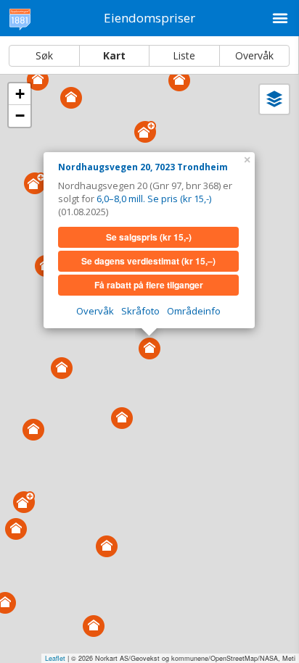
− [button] (20, 116)
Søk (44, 55)
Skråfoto (140, 310)
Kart (114, 55)
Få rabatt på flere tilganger (148, 284)
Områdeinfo (194, 310)
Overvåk (254, 55)
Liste (184, 55)
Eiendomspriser (149, 17)
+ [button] (20, 94)
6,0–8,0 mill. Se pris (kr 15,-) (154, 198)
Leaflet (55, 658)
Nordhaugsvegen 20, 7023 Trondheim (143, 167)
